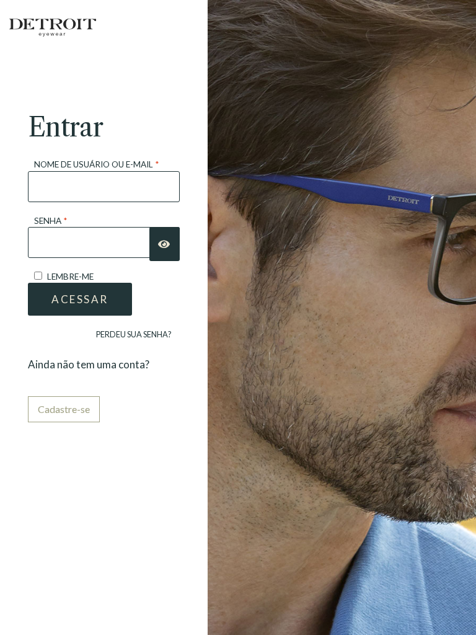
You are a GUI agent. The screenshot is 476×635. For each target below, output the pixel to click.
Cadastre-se (64, 409)
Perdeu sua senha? (134, 334)
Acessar (79, 299)
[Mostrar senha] (164, 244)
